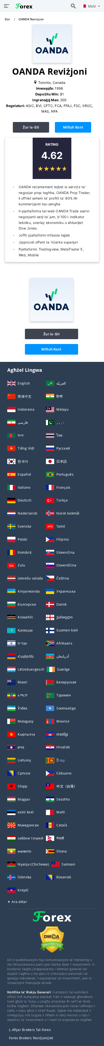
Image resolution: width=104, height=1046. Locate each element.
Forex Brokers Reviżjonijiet (31, 1038)
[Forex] (52, 920)
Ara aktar (19, 901)
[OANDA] (51, 320)
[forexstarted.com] (22, 6)
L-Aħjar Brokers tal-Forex (30, 1029)
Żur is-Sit (31, 127)
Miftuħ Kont (73, 127)
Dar (8, 19)
